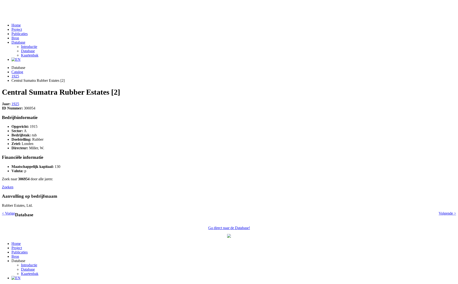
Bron (15, 38)
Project (16, 29)
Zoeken (7, 187)
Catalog (17, 72)
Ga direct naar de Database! (229, 228)
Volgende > (447, 213)
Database (18, 42)
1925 (15, 76)
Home (16, 25)
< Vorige (8, 213)
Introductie (29, 47)
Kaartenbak (29, 55)
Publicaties (19, 34)
